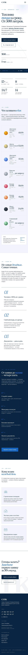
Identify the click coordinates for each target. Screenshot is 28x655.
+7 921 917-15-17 (7, 614)
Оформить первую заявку (9, 449)
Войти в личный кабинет (9, 40)
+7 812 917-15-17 (9, 45)
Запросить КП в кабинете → (22, 239)
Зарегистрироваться (8, 582)
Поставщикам (4, 638)
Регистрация (4, 636)
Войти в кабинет (5, 635)
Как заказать (4, 642)
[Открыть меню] (25, 2)
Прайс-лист (4, 640)
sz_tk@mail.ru (4, 616)
